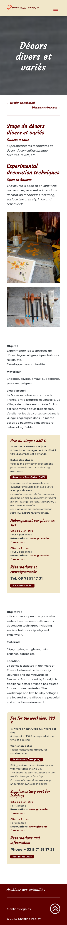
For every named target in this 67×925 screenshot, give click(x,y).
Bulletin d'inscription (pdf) (29, 477)
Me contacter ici (22, 585)
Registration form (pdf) (27, 759)
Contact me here (22, 856)
